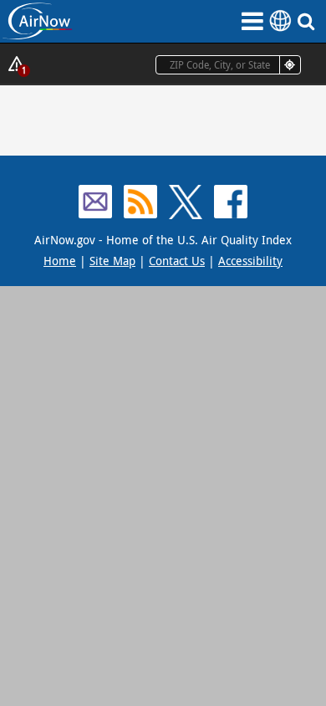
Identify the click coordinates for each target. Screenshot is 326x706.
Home (59, 261)
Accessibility (250, 261)
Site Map (112, 261)
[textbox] (228, 64)
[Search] (309, 21)
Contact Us (177, 261)
